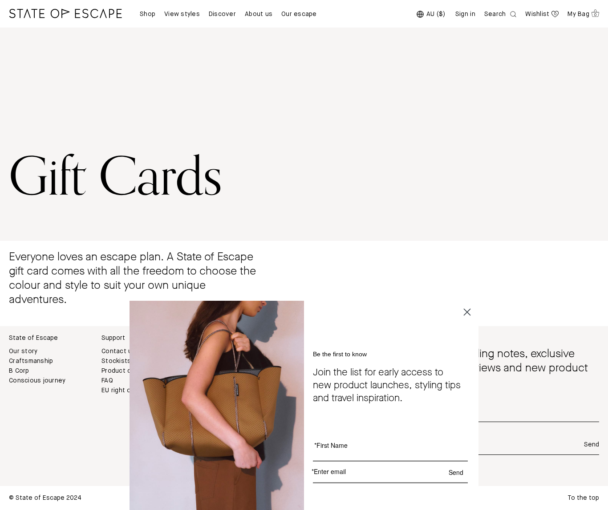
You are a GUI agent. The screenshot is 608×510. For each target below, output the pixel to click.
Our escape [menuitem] (299, 14)
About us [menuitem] (258, 14)
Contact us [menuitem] (118, 351)
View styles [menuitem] (182, 14)
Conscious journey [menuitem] (37, 381)
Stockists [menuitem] (116, 361)
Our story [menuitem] (23, 351)
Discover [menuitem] (222, 14)
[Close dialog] (467, 312)
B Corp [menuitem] (19, 371)
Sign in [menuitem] (465, 14)
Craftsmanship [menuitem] (31, 361)
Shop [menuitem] (147, 14)
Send (591, 445)
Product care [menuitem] (121, 371)
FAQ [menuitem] (107, 381)
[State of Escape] (65, 13)
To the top (583, 498)
